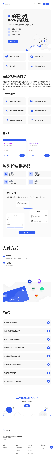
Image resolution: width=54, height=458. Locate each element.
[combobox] (14, 150)
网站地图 (30, 453)
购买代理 (12, 41)
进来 (46, 4)
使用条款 (30, 450)
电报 (44, 448)
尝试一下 (26, 233)
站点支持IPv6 (19, 448)
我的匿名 (18, 450)
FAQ (44, 451)
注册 (27, 406)
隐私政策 (30, 448)
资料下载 (15, 227)
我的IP (17, 453)
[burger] (50, 4)
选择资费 (5, 448)
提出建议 (39, 4)
